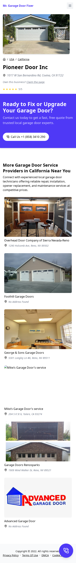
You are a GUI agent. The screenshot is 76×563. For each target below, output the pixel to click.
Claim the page (36, 82)
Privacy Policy (11, 555)
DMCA (45, 555)
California (23, 59)
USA (11, 59)
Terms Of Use (30, 555)
